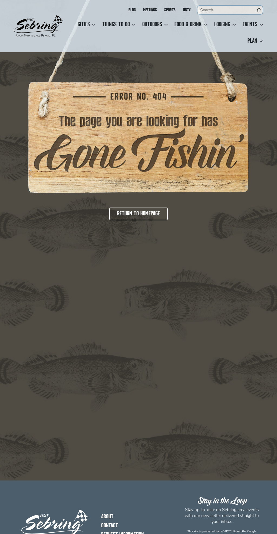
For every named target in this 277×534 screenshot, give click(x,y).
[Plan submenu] (261, 41)
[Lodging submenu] (234, 25)
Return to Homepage (138, 214)
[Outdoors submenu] (166, 25)
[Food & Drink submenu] (206, 25)
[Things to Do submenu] (134, 25)
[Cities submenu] (94, 25)
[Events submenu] (261, 25)
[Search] (259, 10)
